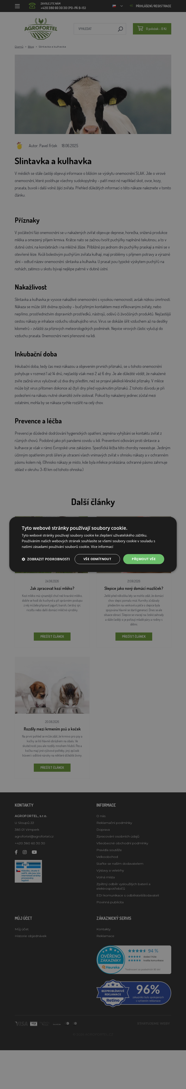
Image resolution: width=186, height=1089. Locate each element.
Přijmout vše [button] (144, 559)
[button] (46, 559)
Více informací (102, 546)
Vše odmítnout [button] (97, 559)
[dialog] (93, 544)
